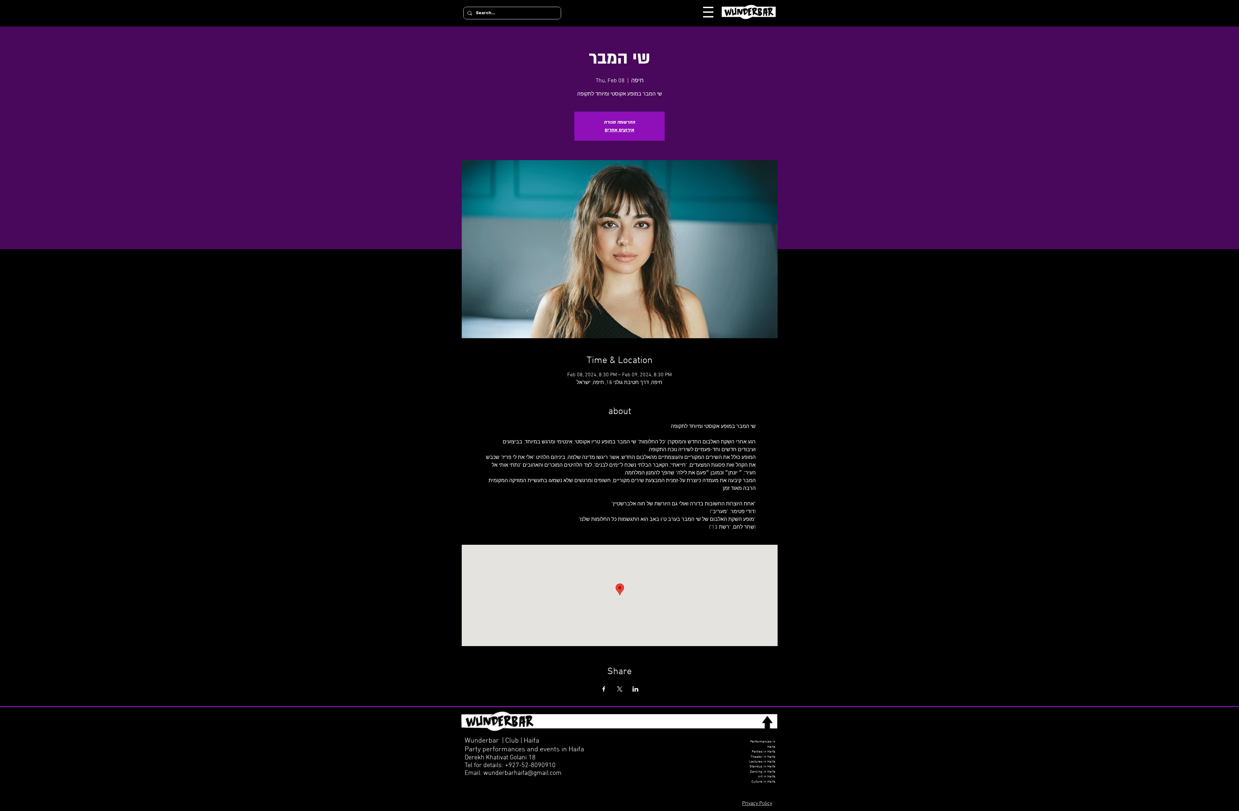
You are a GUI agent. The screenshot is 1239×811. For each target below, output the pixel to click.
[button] (708, 12)
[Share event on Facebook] (604, 689)
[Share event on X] (620, 689)
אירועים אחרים (619, 130)
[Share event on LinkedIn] (635, 689)
